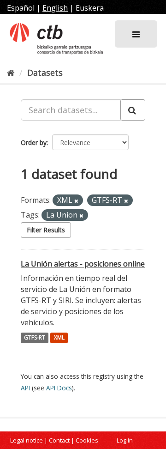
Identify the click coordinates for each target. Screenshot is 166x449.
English (55, 8)
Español (21, 8)
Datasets (45, 72)
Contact (59, 440)
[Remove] (76, 200)
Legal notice (26, 440)
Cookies (87, 440)
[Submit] (132, 110)
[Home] (11, 72)
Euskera (90, 8)
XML (59, 338)
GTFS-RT (34, 338)
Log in (125, 440)
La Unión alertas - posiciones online (83, 264)
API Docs (59, 387)
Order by (34, 142)
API (25, 387)
